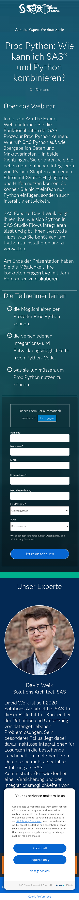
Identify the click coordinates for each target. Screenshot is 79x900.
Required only (40, 860)
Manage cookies (40, 871)
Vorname (15, 432)
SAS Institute (39, 12)
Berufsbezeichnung (21, 490)
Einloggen (47, 418)
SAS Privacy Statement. (23, 539)
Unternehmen (18, 475)
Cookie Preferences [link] (39, 896)
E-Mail (14, 459)
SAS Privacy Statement (29, 821)
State (13, 519)
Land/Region (18, 503)
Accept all (39, 848)
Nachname (16, 446)
